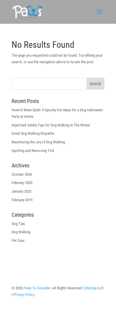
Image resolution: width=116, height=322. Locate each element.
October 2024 (22, 174)
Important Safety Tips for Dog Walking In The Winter (51, 125)
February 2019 (22, 200)
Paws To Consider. (37, 288)
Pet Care (18, 240)
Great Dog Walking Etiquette (33, 133)
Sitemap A (92, 288)
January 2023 (21, 191)
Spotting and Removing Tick (33, 150)
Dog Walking (21, 232)
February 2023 (22, 182)
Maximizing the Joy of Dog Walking (38, 142)
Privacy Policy (24, 294)
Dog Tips (18, 223)
